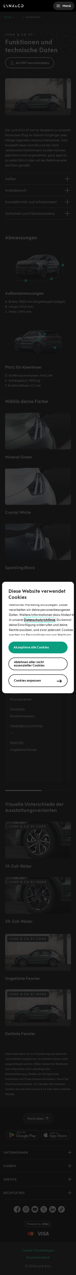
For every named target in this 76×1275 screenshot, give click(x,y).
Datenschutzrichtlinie (39, 620)
